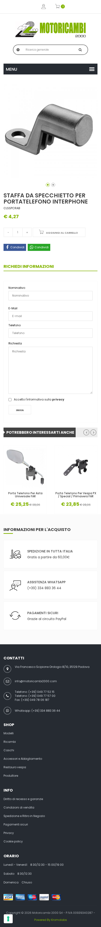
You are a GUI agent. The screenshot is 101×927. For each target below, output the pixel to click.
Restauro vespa (15, 767)
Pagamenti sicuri (16, 824)
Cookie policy (13, 841)
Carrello (57, 6)
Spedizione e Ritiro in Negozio (24, 816)
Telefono (14, 325)
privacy (58, 399)
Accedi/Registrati (43, 6)
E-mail (12, 308)
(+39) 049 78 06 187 (35, 700)
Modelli (9, 733)
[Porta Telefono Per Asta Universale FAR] (25, 467)
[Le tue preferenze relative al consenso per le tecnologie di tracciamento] (8, 918)
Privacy (9, 833)
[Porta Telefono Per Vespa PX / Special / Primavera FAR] (76, 467)
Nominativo (16, 288)
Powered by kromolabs (50, 920)
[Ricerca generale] (80, 49)
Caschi (9, 750)
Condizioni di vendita (19, 807)
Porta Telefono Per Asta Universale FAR (25, 495)
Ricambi (10, 742)
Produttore (11, 776)
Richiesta (15, 343)
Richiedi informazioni (29, 266)
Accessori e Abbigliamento (23, 759)
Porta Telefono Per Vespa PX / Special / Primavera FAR (75, 495)
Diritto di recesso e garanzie (23, 799)
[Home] (50, 29)
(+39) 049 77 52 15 (41, 692)
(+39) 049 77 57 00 (41, 696)
